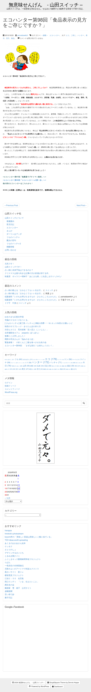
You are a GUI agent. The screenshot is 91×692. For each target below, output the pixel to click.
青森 (63, 369)
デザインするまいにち (14, 552)
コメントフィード (12, 389)
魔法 (74, 369)
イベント (41, 359)
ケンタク (8, 546)
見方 (7, 38)
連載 (51, 369)
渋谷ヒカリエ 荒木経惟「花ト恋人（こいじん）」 (26, 329)
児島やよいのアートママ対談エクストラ (22, 568)
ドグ (28, 362)
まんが (9, 230)
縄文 (25, 369)
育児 (40, 369)
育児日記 (10, 224)
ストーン (14, 362)
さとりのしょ (10, 549)
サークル (76, 359)
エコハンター (12, 227)
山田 (26, 365)
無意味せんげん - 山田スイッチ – (45, 4)
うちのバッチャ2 (14, 243)
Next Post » (81, 205)
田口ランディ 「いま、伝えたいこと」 (23, 581)
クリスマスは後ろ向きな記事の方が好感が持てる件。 (27, 273)
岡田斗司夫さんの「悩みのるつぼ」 (20, 339)
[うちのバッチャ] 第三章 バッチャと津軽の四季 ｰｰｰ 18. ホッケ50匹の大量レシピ (39, 323)
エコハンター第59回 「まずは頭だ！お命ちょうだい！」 (29, 345)
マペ (70, 362)
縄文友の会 (9, 584)
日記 (47, 365)
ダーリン (22, 362)
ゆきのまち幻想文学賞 (14, 316)
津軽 (83, 366)
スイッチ (49, 290)
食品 (12, 38)
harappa (8, 530)
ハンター (80, 35)
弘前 (40, 366)
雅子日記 (8, 597)
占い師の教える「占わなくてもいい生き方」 (24, 290)
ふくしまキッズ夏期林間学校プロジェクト (23, 559)
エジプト (60, 359)
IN (6, 359)
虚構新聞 (8, 591)
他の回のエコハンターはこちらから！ (18, 183)
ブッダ (65, 362)
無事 (7, 369)
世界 (75, 362)
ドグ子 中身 (10, 303)
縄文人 (32, 369)
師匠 (33, 366)
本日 (78, 366)
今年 (80, 362)
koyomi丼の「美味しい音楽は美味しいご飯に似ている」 (28, 536)
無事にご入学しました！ (15, 336)
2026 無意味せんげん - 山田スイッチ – (29, 682)
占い (19, 366)
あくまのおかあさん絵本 (15, 543)
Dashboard (58, 686)
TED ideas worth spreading (16, 540)
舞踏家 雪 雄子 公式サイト (18, 588)
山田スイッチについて (14, 217)
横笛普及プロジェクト (14, 575)
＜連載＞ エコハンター (50, 35)
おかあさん (28, 359)
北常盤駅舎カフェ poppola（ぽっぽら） (22, 332)
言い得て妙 (9, 594)
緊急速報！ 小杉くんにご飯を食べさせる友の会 (25, 342)
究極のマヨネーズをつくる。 (17, 320)
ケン (68, 359)
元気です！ (9, 263)
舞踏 (46, 369)
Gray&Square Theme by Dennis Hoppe (64, 682)
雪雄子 (56, 369)
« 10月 (7, 498)
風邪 (68, 369)
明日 (54, 366)
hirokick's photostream (14, 533)
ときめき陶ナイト (12, 556)
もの (35, 359)
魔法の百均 (11, 240)
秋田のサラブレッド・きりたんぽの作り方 (23, 326)
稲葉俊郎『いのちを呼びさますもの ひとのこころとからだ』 (31, 296)
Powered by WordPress (40, 686)
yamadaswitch (22, 35)
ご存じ (73, 35)
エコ (67, 35)
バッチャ (56, 362)
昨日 (59, 366)
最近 (70, 365)
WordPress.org (11, 392)
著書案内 (10, 221)
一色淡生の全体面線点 (14, 565)
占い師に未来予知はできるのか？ (19, 270)
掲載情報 (10, 246)
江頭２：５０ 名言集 (14, 578)
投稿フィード (10, 385)
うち (18, 359)
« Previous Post (11, 205)
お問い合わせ (10, 250)
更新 (64, 366)
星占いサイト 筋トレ (14, 572)
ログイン (8, 382)
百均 (12, 369)
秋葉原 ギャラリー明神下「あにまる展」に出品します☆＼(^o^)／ (33, 276)
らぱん (7, 562)
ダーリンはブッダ (14, 234)
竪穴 (18, 369)
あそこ (11, 359)
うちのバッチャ (13, 237)
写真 (14, 366)
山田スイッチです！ (13, 266)
